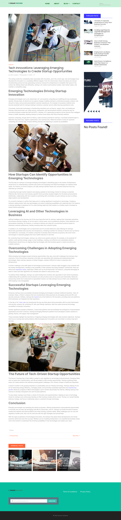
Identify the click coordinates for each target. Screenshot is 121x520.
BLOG (66, 3)
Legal (12, 456)
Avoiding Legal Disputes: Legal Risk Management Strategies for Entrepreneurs (102, 32)
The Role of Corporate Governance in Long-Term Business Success (103, 22)
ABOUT (56, 3)
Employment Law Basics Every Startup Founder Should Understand (102, 53)
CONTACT (76, 3)
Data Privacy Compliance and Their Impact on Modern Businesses (102, 63)
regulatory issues (21, 269)
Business (37, 454)
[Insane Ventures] (16, 3)
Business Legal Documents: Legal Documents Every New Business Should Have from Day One (19, 462)
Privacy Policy (85, 492)
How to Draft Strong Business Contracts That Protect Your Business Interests (102, 43)
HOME (47, 3)
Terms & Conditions (70, 492)
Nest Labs (22, 302)
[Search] (111, 3)
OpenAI (36, 297)
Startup (11, 430)
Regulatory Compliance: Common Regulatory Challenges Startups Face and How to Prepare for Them (44, 461)
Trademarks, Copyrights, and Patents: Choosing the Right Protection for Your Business (68, 462)
